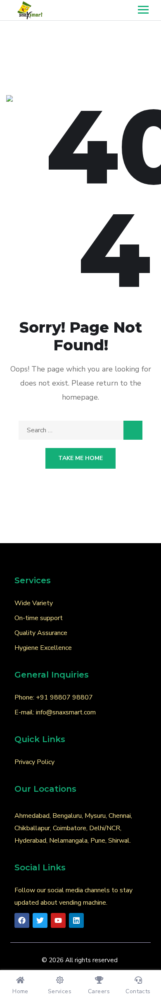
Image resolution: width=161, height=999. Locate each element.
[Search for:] (80, 430)
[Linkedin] (76, 920)
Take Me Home (80, 458)
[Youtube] (58, 920)
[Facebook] (21, 920)
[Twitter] (40, 920)
